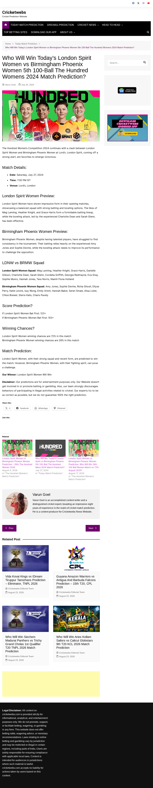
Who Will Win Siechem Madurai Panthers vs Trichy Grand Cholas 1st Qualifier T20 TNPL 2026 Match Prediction (23, 644)
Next (91, 528)
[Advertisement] (51, 684)
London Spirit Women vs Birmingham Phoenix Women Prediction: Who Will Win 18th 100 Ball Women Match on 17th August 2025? (84, 464)
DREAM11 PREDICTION (60, 25)
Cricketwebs (14, 12)
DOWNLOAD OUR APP (43, 32)
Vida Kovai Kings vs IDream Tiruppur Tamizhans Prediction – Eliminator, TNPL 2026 (25, 580)
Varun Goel (10, 84)
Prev (11, 528)
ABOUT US (66, 32)
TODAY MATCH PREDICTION (27, 25)
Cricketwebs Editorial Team (21, 588)
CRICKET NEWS (87, 25)
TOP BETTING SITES (15, 32)
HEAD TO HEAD (111, 25)
